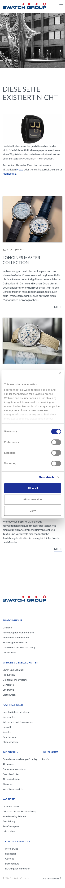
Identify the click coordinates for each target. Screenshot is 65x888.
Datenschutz (12, 863)
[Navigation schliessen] (61, 5)
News (19, 169)
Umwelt (7, 726)
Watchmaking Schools (14, 816)
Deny (32, 510)
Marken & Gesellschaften (20, 662)
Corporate (8, 684)
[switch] (56, 442)
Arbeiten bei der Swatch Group (19, 811)
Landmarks (8, 689)
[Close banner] (60, 373)
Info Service (11, 848)
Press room (50, 752)
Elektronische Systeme (15, 679)
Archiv (45, 759)
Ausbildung (9, 821)
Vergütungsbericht (13, 789)
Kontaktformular (17, 841)
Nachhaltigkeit (13, 704)
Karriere (9, 799)
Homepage (9, 173)
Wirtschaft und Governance (18, 721)
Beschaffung (9, 736)
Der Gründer (9, 652)
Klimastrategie (11, 741)
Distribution (9, 694)
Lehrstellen (9, 831)
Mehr (58, 306)
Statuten (7, 784)
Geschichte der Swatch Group (19, 647)
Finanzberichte (11, 774)
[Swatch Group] (24, 5)
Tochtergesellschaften (15, 642)
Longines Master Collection (21, 260)
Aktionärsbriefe (11, 779)
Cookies (9, 858)
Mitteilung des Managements (18, 632)
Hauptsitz (10, 853)
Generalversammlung (14, 769)
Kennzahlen (9, 716)
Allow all (32, 488)
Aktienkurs (9, 764)
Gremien (7, 627)
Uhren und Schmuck (13, 669)
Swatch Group (12, 620)
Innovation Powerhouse (16, 637)
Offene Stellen (11, 806)
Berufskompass (11, 826)
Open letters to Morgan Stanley (20, 759)
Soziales (7, 731)
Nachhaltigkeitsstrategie (16, 712)
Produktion (9, 674)
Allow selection (32, 499)
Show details (46, 477)
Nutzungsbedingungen (17, 868)
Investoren (10, 752)
